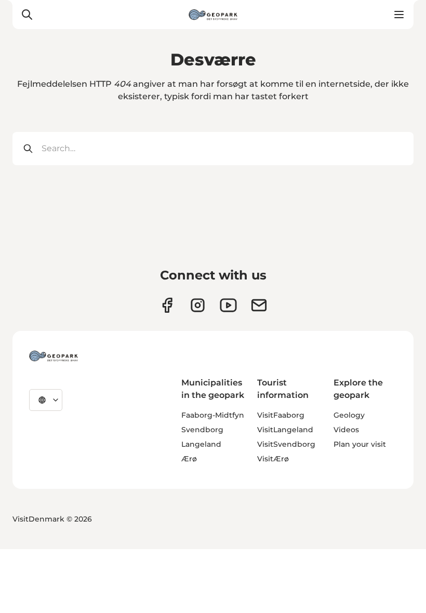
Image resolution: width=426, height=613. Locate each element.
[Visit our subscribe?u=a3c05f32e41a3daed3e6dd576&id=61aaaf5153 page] (259, 305)
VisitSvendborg (286, 444)
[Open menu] (399, 14)
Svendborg (202, 429)
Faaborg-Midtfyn (212, 415)
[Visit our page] (198, 305)
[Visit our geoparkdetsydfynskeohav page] (167, 305)
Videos (346, 429)
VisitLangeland (285, 429)
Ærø (189, 458)
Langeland (201, 444)
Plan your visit (360, 444)
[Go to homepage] (213, 14)
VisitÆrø (273, 458)
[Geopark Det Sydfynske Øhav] (53, 356)
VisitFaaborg (280, 415)
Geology (349, 415)
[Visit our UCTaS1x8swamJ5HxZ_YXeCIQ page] (228, 305)
